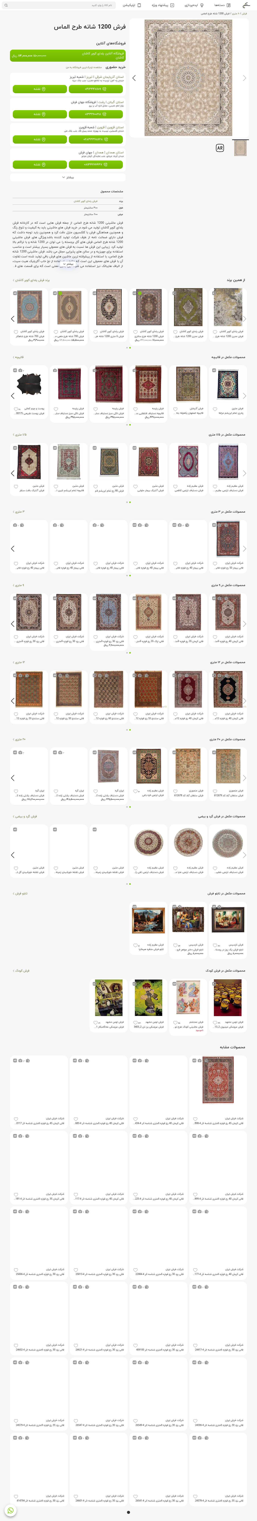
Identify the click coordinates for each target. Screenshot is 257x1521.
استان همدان (115, 153)
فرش (244, 13)
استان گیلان (115, 102)
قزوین (101, 127)
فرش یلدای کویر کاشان (85, 201)
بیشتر (70, 264)
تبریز (89, 77)
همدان (99, 153)
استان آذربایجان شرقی (109, 77)
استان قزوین (115, 127)
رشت (101, 102)
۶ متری (235, 13)
